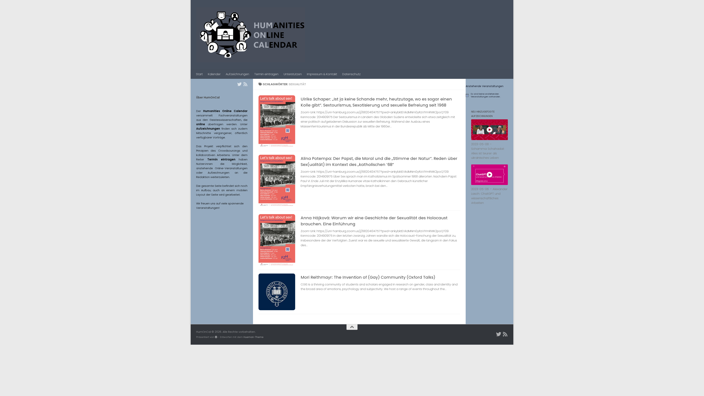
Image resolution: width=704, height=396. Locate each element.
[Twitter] (239, 84)
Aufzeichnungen (237, 74)
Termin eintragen (266, 74)
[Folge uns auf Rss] (245, 84)
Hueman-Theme (253, 337)
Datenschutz (351, 74)
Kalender (214, 74)
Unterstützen (293, 74)
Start (199, 74)
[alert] (489, 95)
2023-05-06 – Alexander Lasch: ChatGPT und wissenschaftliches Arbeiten (489, 196)
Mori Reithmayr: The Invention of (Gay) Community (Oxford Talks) (368, 277)
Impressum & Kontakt (322, 74)
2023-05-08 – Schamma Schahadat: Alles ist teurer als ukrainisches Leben (488, 151)
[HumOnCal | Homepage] (250, 34)
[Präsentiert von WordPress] (216, 337)
